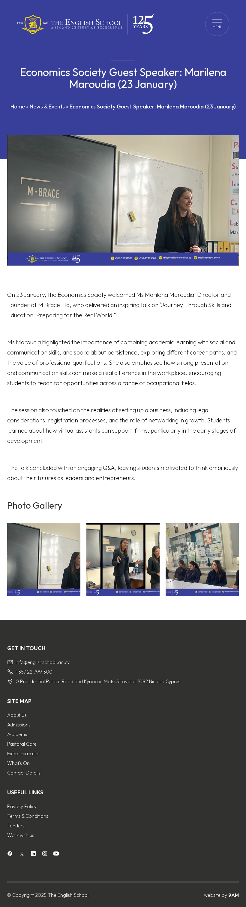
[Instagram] (44, 854)
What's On (18, 763)
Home (17, 106)
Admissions (19, 725)
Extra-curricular (23, 753)
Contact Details (23, 773)
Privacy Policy (22, 806)
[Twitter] (22, 854)
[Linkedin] (33, 854)
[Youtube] (56, 854)
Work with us (20, 835)
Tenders (16, 826)
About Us (17, 715)
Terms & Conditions (27, 816)
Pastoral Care (22, 744)
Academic (17, 734)
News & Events (47, 106)
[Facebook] (10, 854)
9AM (233, 895)
